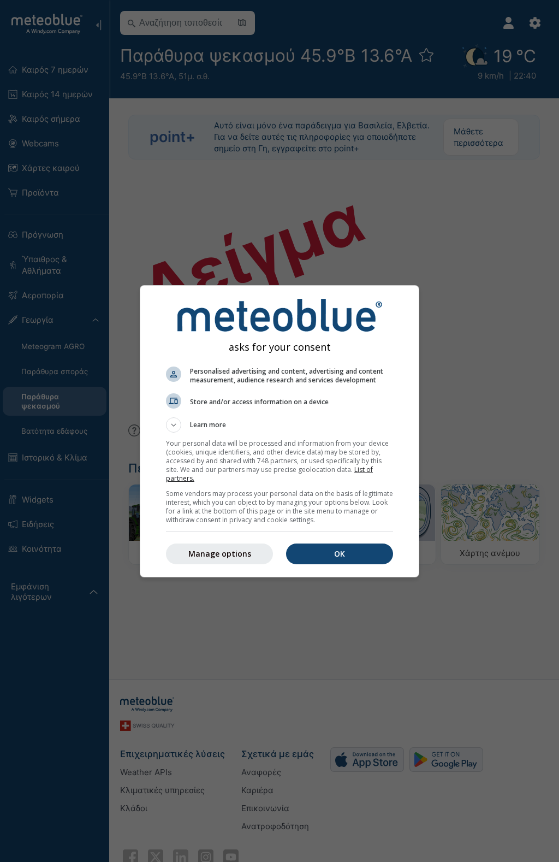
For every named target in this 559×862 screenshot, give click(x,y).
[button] (279, 425)
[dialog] (279, 431)
